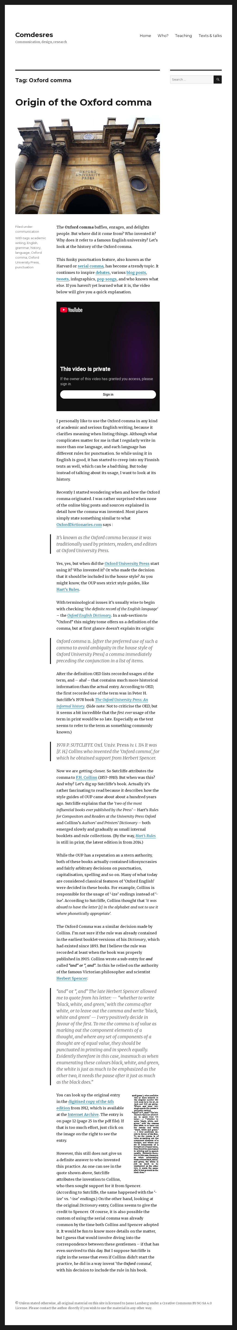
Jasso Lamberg (137, 1303)
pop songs (107, 279)
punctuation (24, 267)
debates (103, 272)
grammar (22, 248)
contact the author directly (60, 1308)
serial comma (90, 266)
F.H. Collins (86, 777)
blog (131, 272)
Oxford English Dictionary (89, 615)
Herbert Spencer (71, 978)
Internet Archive (83, 1114)
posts (141, 272)
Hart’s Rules (67, 589)
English (32, 243)
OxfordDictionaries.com (79, 524)
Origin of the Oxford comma (83, 102)
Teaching (183, 36)
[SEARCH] (218, 79)
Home (145, 36)
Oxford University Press (127, 563)
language (22, 252)
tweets (62, 279)
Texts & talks (210, 36)
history (36, 248)
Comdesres (34, 35)
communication (27, 231)
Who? (163, 36)
